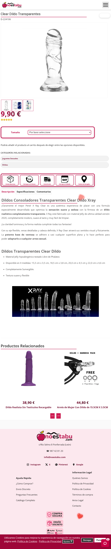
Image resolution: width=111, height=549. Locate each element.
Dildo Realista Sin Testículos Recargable (28, 407)
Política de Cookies (81, 489)
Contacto (76, 506)
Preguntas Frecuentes (26, 494)
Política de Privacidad (83, 483)
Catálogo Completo (25, 500)
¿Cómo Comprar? (24, 483)
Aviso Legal (77, 500)
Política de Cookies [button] (27, 541)
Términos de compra (82, 494)
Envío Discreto (23, 489)
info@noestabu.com (55, 457)
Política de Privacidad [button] (50, 541)
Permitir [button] (100, 540)
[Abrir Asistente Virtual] (105, 543)
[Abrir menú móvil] (105, 5)
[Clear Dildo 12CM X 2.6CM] (54, 60)
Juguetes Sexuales (10, 159)
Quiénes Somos (80, 478)
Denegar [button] (87, 540)
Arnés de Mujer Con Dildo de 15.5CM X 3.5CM (82, 407)
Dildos (5, 165)
